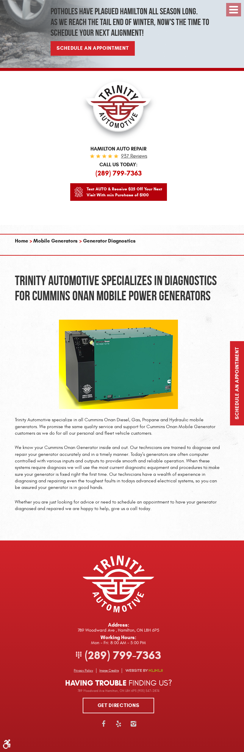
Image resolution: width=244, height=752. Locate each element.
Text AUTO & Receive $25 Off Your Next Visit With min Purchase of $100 (124, 192)
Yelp (118, 723)
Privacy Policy (83, 670)
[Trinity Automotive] (118, 109)
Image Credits (109, 670)
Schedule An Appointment (93, 48)
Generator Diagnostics (109, 241)
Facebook (103, 723)
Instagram (133, 723)
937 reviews (134, 156)
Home (21, 241)
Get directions (118, 705)
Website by (144, 670)
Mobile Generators (55, 241)
